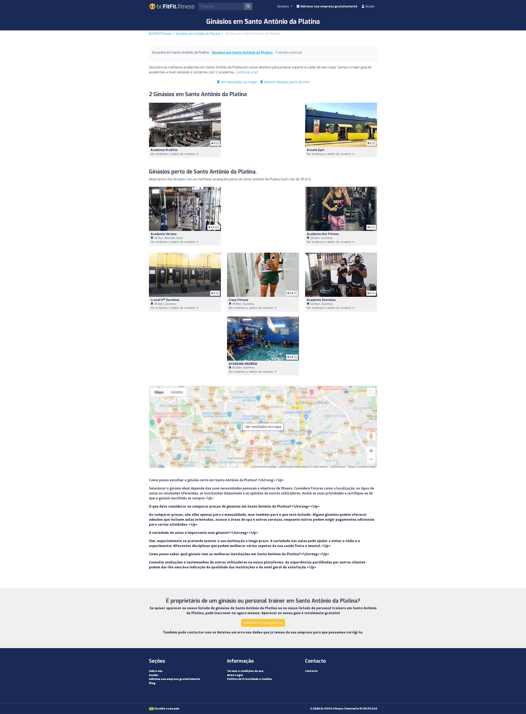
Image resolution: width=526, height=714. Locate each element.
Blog (152, 683)
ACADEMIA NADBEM (243, 364)
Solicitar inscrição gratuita (263, 623)
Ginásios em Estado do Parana (198, 33)
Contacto (311, 671)
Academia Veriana (163, 234)
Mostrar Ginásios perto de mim (286, 82)
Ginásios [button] (283, 6)
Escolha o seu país (166, 708)
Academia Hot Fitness (323, 234)
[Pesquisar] (248, 6)
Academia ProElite (164, 150)
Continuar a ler (247, 72)
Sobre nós (156, 671)
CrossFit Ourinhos (165, 300)
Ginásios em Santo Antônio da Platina (242, 52)
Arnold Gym (315, 150)
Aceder (370, 6)
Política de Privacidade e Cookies (249, 679)
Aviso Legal (235, 675)
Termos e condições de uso (245, 671)
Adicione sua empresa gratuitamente (328, 6)
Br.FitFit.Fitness (160, 33)
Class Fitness (238, 300)
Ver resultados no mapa (238, 82)
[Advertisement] (263, 133)
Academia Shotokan (321, 300)
